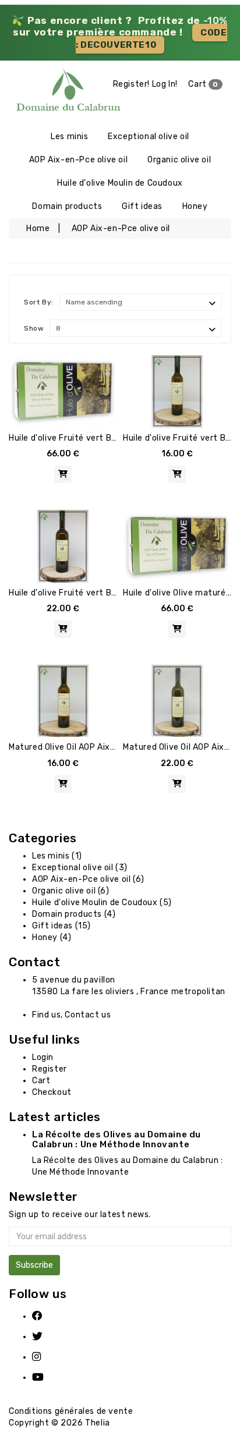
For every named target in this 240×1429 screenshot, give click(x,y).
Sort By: (39, 302)
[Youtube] (45, 1377)
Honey (195, 206)
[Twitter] (45, 1337)
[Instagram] (45, 1357)
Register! (131, 84)
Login (43, 1057)
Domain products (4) (73, 914)
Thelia (97, 1423)
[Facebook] (45, 1316)
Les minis (69, 136)
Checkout (52, 1092)
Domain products (67, 206)
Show (34, 328)
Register (49, 1069)
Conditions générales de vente (71, 1411)
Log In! (165, 84)
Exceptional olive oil (148, 136)
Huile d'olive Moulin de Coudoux (120, 183)
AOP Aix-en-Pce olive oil (78, 160)
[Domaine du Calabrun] (30, 92)
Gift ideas (142, 206)
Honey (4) (51, 937)
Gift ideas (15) (61, 926)
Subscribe (34, 1265)
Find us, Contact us (71, 1015)
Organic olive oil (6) (71, 891)
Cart (203, 84)
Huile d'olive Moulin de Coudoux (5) (102, 902)
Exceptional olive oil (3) (80, 868)
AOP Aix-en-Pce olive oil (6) (88, 879)
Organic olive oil (179, 160)
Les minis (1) (57, 856)
